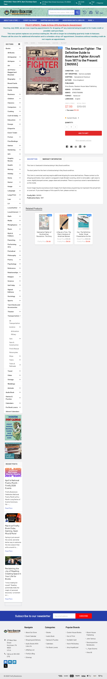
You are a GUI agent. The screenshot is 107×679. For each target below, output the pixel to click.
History (10, 169)
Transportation (13, 316)
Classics (11, 103)
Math (9, 216)
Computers (12, 107)
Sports (10, 300)
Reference (12, 268)
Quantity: (69, 122)
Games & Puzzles (9, 397)
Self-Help (11, 285)
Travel (10, 371)
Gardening (11, 150)
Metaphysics (12, 225)
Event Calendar (30, 20)
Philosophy (12, 255)
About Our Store (11, 20)
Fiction (10, 137)
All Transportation (14, 322)
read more (8, 508)
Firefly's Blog (30, 654)
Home (10, 178)
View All (89, 652)
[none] (44, 71)
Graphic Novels (10, 159)
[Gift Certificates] (91, 12)
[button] (13, 427)
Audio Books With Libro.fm (73, 20)
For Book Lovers (12, 407)
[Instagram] (10, 662)
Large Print (12, 195)
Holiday (10, 174)
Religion (11, 277)
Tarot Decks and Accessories (14, 306)
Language (11, 191)
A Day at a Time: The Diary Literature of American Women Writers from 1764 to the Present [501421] (64, 236)
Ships (11, 356)
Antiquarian (12, 57)
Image (10, 186)
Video (10, 375)
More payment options (83, 140)
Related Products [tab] (34, 208)
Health (10, 165)
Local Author (12, 208)
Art (9, 65)
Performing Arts (12, 245)
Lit (9, 203)
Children (11, 98)
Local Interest (13, 212)
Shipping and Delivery (50, 20)
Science (11, 281)
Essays (10, 124)
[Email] (71, 146)
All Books (11, 53)
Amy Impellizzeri (72, 647)
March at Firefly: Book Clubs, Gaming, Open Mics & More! (12, 529)
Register (100, 3)
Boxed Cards (12, 83)
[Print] (76, 146)
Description (32, 159)
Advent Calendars (12, 411)
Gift (9, 154)
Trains (11, 360)
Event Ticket (12, 133)
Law (9, 199)
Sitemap (29, 657)
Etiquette (11, 128)
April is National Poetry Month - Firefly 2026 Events (12, 484)
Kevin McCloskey (73, 644)
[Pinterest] (84, 146)
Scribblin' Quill (71, 640)
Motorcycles (13, 352)
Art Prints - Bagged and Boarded (12, 72)
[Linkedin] (80, 146)
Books (8, 48)
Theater (11, 311)
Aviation (12, 327)
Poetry (10, 260)
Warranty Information (52, 159)
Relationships (13, 272)
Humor (10, 182)
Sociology (11, 296)
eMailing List (30, 650)
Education (11, 120)
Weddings (11, 384)
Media (10, 220)
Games (10, 145)
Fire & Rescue (14, 349)
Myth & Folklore (11, 234)
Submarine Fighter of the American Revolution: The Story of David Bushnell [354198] (44, 236)
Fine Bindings (13, 141)
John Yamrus (91, 639)
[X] (6, 666)
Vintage (11, 379)
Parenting (11, 240)
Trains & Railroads (12, 365)
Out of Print (71, 636)
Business (11, 94)
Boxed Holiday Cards (13, 88)
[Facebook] (67, 146)
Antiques (11, 61)
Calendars (9, 403)
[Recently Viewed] (85, 12)
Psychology (12, 264)
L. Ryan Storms (92, 649)
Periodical (11, 251)
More (90, 20)
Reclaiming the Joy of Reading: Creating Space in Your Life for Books (13, 573)
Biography (11, 79)
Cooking (11, 111)
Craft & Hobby (13, 116)
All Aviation (15, 331)
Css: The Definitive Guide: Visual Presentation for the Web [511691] (83, 235)
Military (13, 334)
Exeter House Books (74, 632)
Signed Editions (11, 290)
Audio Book (10, 392)
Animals (11, 388)
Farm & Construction (13, 343)
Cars (10, 339)
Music (10, 229)
